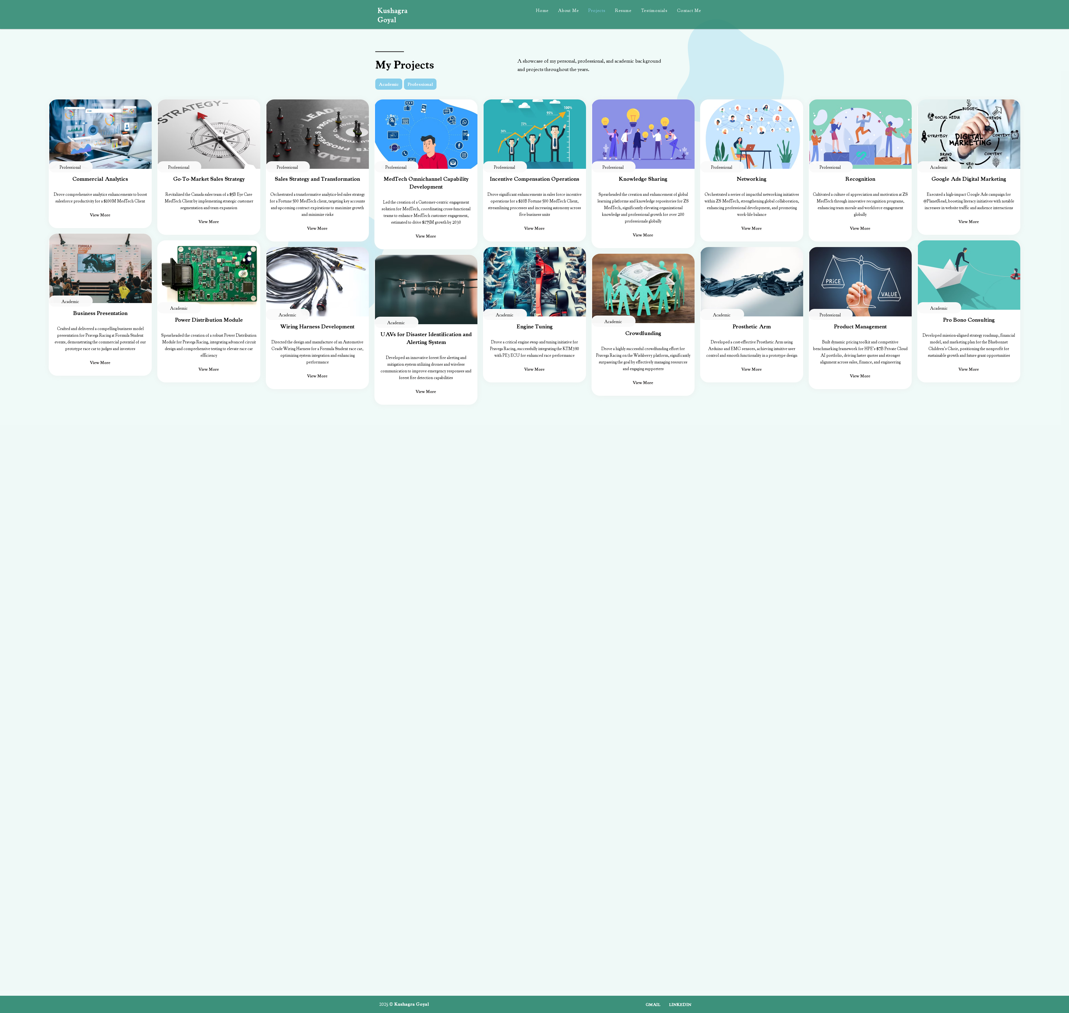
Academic (389, 84)
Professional (420, 84)
